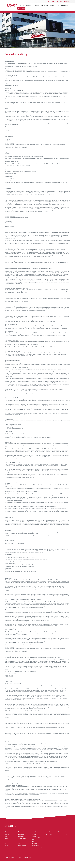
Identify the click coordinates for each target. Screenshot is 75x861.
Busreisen (22, 5)
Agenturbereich (35, 843)
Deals (57, 5)
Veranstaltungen (8, 843)
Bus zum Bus (21, 850)
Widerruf (34, 841)
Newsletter (20, 840)
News (6, 840)
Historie (6, 836)
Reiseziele (52, 5)
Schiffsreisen (29, 5)
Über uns (7, 834)
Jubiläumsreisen (44, 5)
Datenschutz (19, 857)
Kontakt (6, 845)
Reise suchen (22, 8)
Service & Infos (64, 5)
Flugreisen (36, 5)
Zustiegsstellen (21, 847)
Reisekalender (21, 836)
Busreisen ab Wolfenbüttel (37, 847)
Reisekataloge (21, 834)
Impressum (34, 834)
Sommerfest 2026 (35, 845)
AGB (33, 839)
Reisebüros (7, 838)
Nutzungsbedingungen (28, 857)
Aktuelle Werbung (22, 838)
